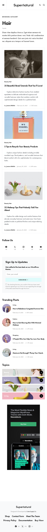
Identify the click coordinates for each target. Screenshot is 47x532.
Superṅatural (23, 4)
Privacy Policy (9, 520)
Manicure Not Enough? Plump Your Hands (28, 353)
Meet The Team (33, 516)
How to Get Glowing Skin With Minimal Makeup (27, 324)
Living (14, 305)
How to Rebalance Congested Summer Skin (28, 309)
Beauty (6, 82)
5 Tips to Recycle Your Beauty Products (21, 146)
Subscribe (23, 280)
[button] (4, 5)
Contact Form (18, 516)
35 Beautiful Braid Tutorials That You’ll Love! (23, 85)
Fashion (15, 319)
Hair (10, 82)
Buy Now (39, 520)
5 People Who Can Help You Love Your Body (28, 339)
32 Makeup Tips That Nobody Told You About (21, 209)
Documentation (26, 520)
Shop (7, 516)
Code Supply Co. (31, 511)
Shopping (15, 335)
